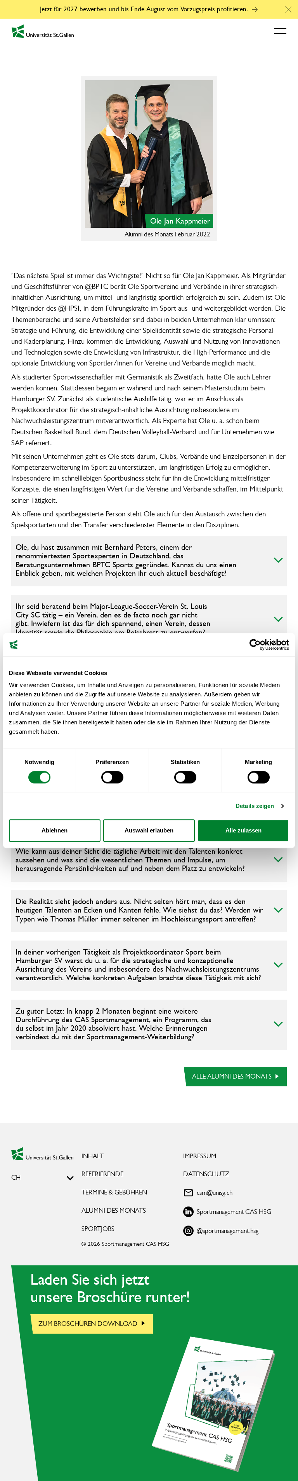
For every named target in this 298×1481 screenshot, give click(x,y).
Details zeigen (255, 806)
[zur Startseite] (42, 1153)
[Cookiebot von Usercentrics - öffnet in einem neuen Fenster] (255, 644)
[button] (288, 9)
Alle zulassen (243, 830)
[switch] (112, 777)
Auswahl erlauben (149, 830)
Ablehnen (55, 830)
